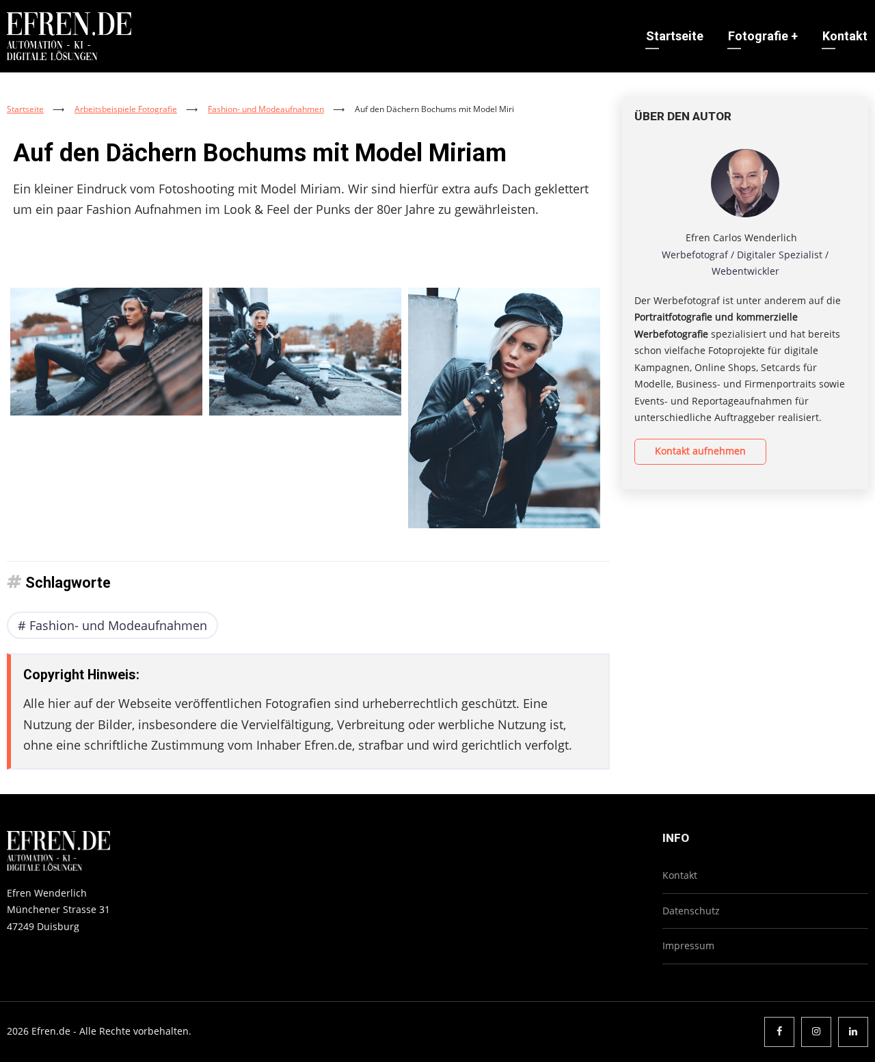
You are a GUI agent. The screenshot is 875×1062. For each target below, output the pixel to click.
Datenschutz (691, 910)
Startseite (674, 36)
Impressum (688, 945)
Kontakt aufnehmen (700, 450)
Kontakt (844, 36)
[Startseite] (69, 35)
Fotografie (763, 36)
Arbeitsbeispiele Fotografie (126, 109)
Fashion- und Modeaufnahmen (266, 109)
